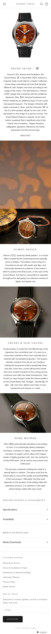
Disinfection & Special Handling (17, 572)
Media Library (9, 586)
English (43, 632)
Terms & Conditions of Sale (15, 568)
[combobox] (41, 632)
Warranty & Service (11, 563)
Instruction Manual (11, 577)
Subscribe (13, 619)
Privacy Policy (9, 582)
